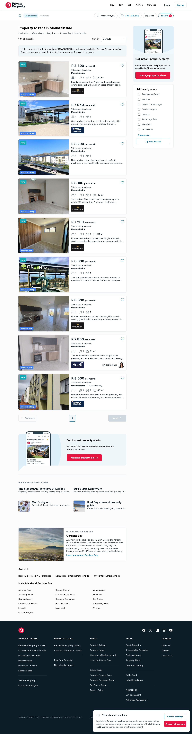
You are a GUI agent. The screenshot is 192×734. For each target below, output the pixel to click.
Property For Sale (27, 639)
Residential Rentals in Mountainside (34, 576)
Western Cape (37, 33)
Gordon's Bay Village (151, 104)
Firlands (22, 608)
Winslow (146, 99)
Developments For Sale (29, 655)
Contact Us (167, 655)
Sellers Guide (96, 670)
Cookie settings (175, 716)
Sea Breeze (147, 129)
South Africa (23, 33)
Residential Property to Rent (67, 645)
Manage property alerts (152, 75)
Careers (165, 650)
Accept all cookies (175, 724)
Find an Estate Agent (28, 685)
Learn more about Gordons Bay (82, 555)
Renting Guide (96, 690)
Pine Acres (97, 594)
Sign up (180, 5)
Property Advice (97, 645)
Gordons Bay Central (65, 594)
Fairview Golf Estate (27, 603)
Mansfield (146, 124)
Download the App (135, 665)
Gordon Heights (149, 109)
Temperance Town (150, 94)
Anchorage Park (149, 119)
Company (166, 639)
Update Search (153, 141)
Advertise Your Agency (136, 700)
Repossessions (25, 660)
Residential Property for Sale (31, 645)
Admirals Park (24, 590)
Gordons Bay (65, 33)
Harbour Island (62, 603)
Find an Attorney (134, 655)
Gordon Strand (62, 590)
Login (167, 5)
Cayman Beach (25, 599)
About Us (166, 645)
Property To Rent (63, 639)
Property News (97, 650)
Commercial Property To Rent (68, 650)
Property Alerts (133, 660)
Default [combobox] (107, 39)
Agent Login (131, 690)
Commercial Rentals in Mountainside (72, 576)
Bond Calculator (133, 645)
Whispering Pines (101, 603)
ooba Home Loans (134, 680)
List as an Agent (133, 695)
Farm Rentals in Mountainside (106, 576)
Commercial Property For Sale (32, 650)
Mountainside (80, 33)
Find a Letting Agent (63, 665)
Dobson (145, 114)
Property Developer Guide (102, 680)
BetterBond (131, 675)
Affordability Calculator (137, 650)
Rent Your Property (63, 660)
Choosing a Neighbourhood (103, 655)
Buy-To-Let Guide (98, 685)
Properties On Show (27, 665)
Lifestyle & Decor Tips (100, 660)
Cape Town (52, 33)
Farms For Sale (25, 670)
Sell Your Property (26, 680)
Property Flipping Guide (101, 675)
